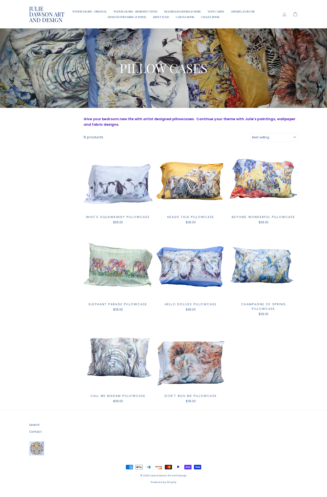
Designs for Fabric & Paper (127, 17)
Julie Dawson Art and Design (46, 14)
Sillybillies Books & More (182, 11)
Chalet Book (210, 17)
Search (34, 425)
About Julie (161, 17)
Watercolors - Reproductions (135, 11)
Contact (35, 432)
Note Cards (216, 11)
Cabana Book (185, 17)
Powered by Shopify (163, 482)
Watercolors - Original (89, 11)
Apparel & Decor (243, 11)
